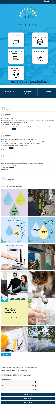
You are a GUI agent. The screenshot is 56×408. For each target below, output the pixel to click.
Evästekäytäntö (24, 405)
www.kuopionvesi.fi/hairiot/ (33, 145)
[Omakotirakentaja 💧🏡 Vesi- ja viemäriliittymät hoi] (14, 339)
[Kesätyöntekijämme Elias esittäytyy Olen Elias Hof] (41, 202)
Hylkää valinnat (28, 402)
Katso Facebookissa (4, 130)
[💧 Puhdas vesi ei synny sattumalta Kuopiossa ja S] (41, 311)
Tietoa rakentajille (40, 51)
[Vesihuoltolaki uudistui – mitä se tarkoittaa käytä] (14, 257)
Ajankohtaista (9, 91)
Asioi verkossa (16, 35)
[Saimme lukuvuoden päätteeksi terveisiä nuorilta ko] (41, 257)
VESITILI (46, 1)
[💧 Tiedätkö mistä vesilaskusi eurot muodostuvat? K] (14, 202)
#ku (7, 147)
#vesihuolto (3, 129)
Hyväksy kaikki (28, 398)
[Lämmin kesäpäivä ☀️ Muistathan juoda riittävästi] (41, 284)
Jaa (2, 132)
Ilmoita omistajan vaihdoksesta (16, 53)
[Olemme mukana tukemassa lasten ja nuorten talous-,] (14, 311)
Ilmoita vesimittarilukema (40, 36)
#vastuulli (8, 129)
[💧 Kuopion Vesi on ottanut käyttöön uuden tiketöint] (14, 284)
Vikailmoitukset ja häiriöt (16, 69)
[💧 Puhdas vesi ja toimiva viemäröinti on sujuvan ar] (14, 230)
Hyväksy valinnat (28, 394)
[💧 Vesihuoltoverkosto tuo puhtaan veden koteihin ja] (41, 230)
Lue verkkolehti (46, 91)
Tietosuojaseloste (31, 405)
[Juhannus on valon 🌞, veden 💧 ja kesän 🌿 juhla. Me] (41, 339)
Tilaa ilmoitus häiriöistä (28, 93)
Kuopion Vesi (8, 114)
